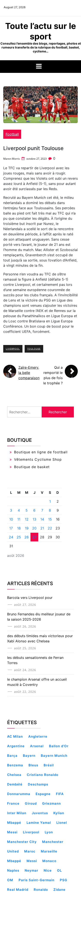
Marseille (49, 851)
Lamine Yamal (39, 822)
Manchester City (22, 842)
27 (34, 537)
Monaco (49, 861)
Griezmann (51, 803)
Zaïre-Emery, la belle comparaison (29, 372)
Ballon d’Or (58, 746)
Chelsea (14, 775)
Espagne (43, 794)
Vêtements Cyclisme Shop (38, 459)
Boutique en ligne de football (41, 452)
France (13, 803)
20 (34, 528)
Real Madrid (17, 889)
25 (19, 537)
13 (34, 519)
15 (50, 519)
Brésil (49, 765)
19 (27, 528)
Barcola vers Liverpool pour (29, 597)
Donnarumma (18, 794)
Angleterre (37, 736)
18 (19, 528)
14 (42, 519)
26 (26, 537)
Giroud (31, 803)
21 (42, 528)
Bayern (29, 756)
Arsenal (37, 746)
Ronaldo (41, 889)
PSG (63, 880)
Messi (32, 861)
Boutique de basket (32, 467)
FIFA (60, 794)
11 (18, 519)
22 (50, 528)
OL (59, 870)
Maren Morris (11, 159)
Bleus (33, 765)
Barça (12, 756)
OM (10, 880)
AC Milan (15, 736)
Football (12, 134)
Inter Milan (16, 813)
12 (27, 519)
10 (11, 519)
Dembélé (14, 784)
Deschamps (38, 784)
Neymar (31, 870)
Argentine (16, 746)
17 (11, 528)
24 (11, 537)
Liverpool (13, 348)
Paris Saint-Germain (36, 880)
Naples (13, 870)
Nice (48, 870)
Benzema (15, 765)
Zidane (59, 889)
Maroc (29, 851)
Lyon (49, 832)
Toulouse (34, 348)
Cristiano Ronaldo (42, 775)
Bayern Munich (54, 756)
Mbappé (14, 861)
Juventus (40, 813)
